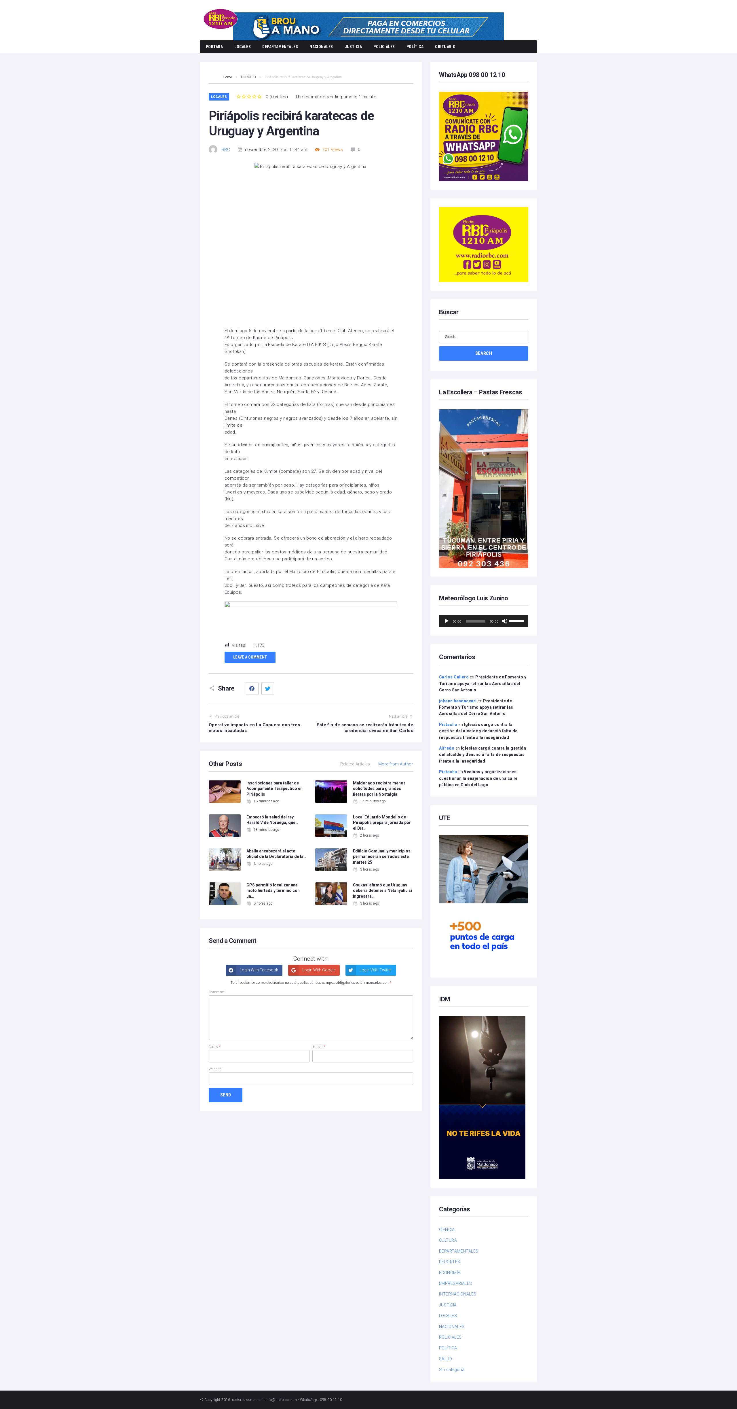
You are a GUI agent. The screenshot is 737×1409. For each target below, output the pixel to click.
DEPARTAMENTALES (280, 46)
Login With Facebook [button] (258, 970)
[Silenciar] (505, 621)
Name (215, 1047)
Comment (217, 992)
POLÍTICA (415, 46)
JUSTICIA (353, 46)
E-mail (318, 1047)
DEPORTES (449, 1261)
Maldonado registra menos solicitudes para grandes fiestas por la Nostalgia (379, 789)
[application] (483, 621)
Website (215, 1069)
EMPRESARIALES (455, 1283)
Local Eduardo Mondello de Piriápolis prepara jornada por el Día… (382, 823)
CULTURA (448, 1240)
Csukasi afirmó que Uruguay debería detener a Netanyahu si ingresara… (382, 891)
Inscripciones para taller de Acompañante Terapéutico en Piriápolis (274, 789)
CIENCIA (447, 1229)
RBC (226, 149)
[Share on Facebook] (252, 688)
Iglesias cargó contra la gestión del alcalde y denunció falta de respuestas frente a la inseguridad (478, 731)
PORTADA (214, 46)
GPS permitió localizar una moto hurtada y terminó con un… (273, 891)
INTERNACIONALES (457, 1294)
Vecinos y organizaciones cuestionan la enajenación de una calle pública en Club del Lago (478, 778)
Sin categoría (452, 1369)
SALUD (445, 1359)
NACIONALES (321, 46)
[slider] (517, 620)
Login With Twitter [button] (375, 970)
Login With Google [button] (318, 970)
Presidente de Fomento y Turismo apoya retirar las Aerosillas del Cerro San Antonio (482, 683)
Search (483, 353)
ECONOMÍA (450, 1272)
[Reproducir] (446, 621)
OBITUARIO (445, 46)
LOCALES (242, 46)
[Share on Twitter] (267, 688)
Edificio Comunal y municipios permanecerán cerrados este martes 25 (382, 857)
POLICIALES (384, 46)
